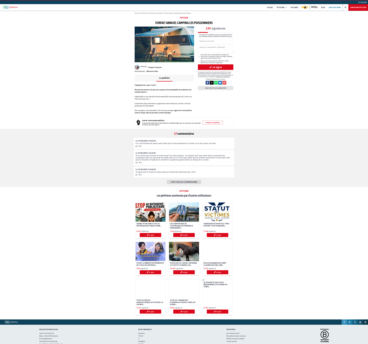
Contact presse (231, 341)
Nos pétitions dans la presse (236, 336)
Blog (323, 7)
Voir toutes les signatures (215, 88)
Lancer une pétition (358, 7)
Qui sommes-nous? (232, 333)
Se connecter (362, 2)
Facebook (141, 333)
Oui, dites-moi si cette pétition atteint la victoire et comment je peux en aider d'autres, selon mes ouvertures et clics (216, 56)
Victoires (294, 7)
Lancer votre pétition (46, 333)
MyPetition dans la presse (235, 338)
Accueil (270, 7)
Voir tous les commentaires (184, 182)
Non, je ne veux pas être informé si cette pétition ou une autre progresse (215, 61)
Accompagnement (45, 338)
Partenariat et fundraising (48, 341)
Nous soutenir (335, 7)
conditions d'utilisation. (223, 77)
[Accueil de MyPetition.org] (10, 7)
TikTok (140, 336)
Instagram (141, 341)
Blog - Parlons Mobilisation (48, 336)
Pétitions (145, 13)
